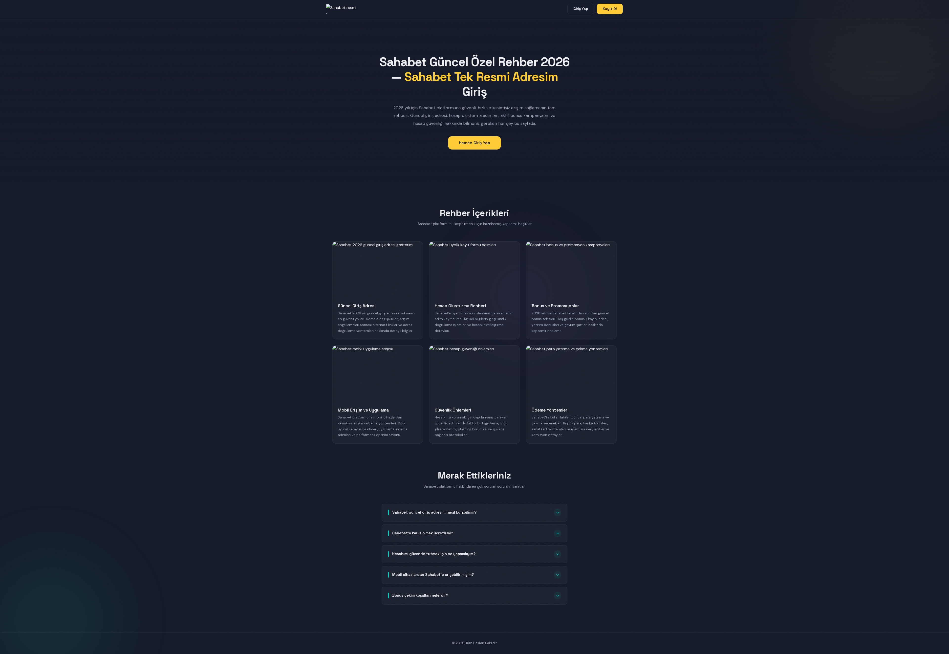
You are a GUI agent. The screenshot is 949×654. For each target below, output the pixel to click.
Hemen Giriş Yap (474, 142)
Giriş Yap (581, 8)
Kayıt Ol (610, 8)
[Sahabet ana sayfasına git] (346, 9)
